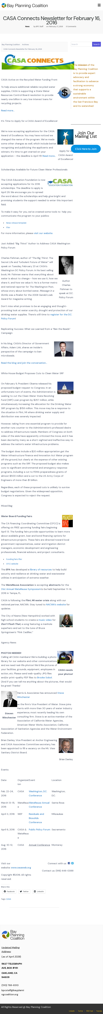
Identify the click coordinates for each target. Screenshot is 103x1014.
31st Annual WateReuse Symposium (21, 589)
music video (45, 620)
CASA (8, 899)
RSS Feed (89, 1011)
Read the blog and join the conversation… (24, 362)
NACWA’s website (56, 604)
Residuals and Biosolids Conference (36, 818)
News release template (16, 222)
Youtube (99, 1011)
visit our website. (44, 233)
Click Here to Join (86, 149)
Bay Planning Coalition (11, 44)
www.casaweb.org (21, 867)
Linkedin (72, 1011)
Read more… (7, 110)
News (27, 26)
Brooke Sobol (44, 677)
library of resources (41, 569)
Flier (8, 227)
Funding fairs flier (14, 559)
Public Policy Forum (39, 829)
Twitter (80, 1011)
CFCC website (12, 563)
